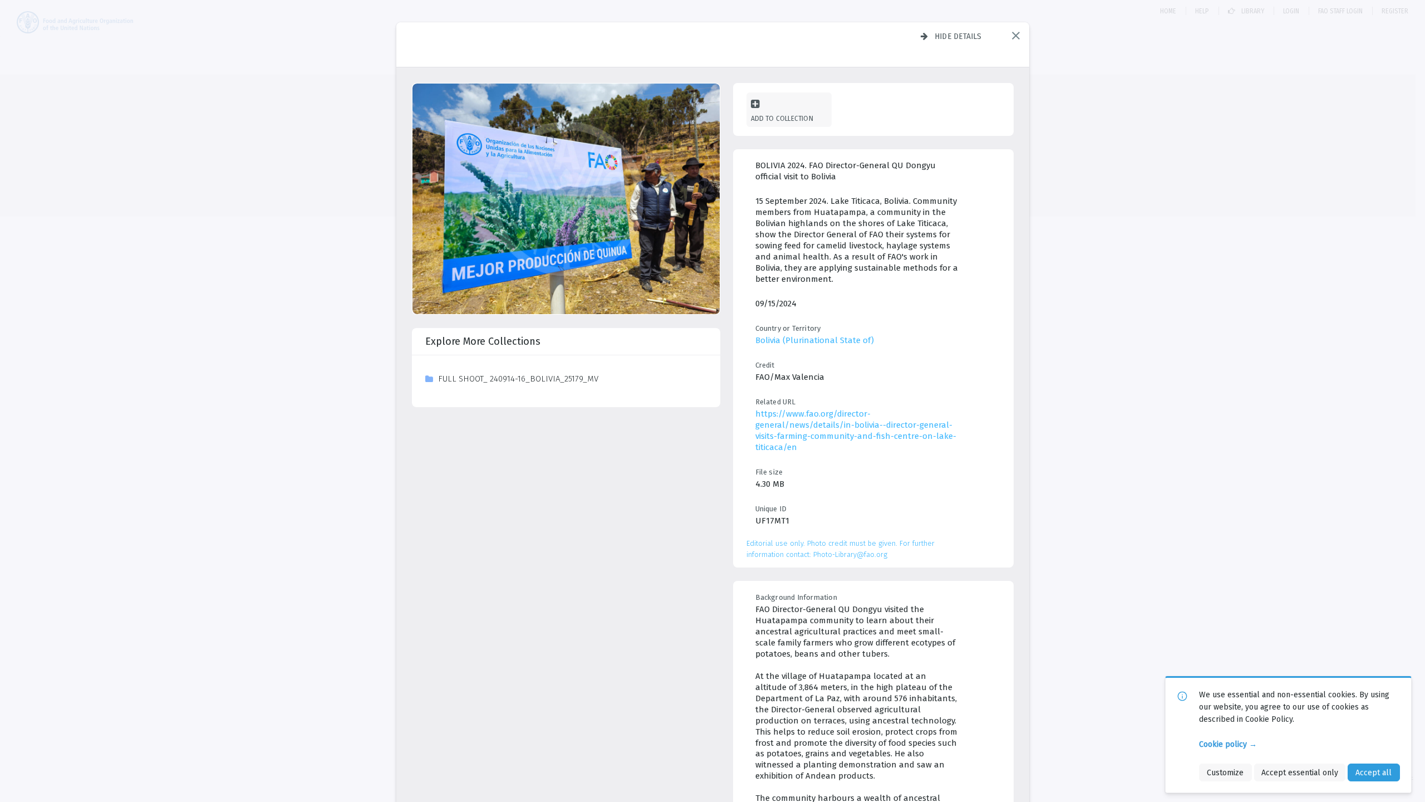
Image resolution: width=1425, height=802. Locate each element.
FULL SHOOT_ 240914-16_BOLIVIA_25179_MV (518, 379)
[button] (1016, 35)
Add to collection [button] (782, 118)
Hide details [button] (958, 36)
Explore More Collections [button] (482, 341)
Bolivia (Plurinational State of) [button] (814, 340)
